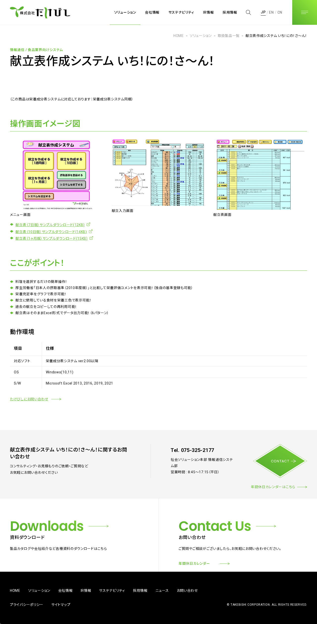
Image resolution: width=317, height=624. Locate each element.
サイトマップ (60, 605)
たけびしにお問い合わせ (29, 399)
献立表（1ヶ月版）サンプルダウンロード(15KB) (51, 238)
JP (263, 12)
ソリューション (201, 36)
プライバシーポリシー (26, 605)
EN (271, 12)
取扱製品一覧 (228, 36)
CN (279, 12)
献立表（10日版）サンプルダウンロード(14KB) (51, 232)
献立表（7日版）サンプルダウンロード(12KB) (50, 225)
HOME (178, 36)
